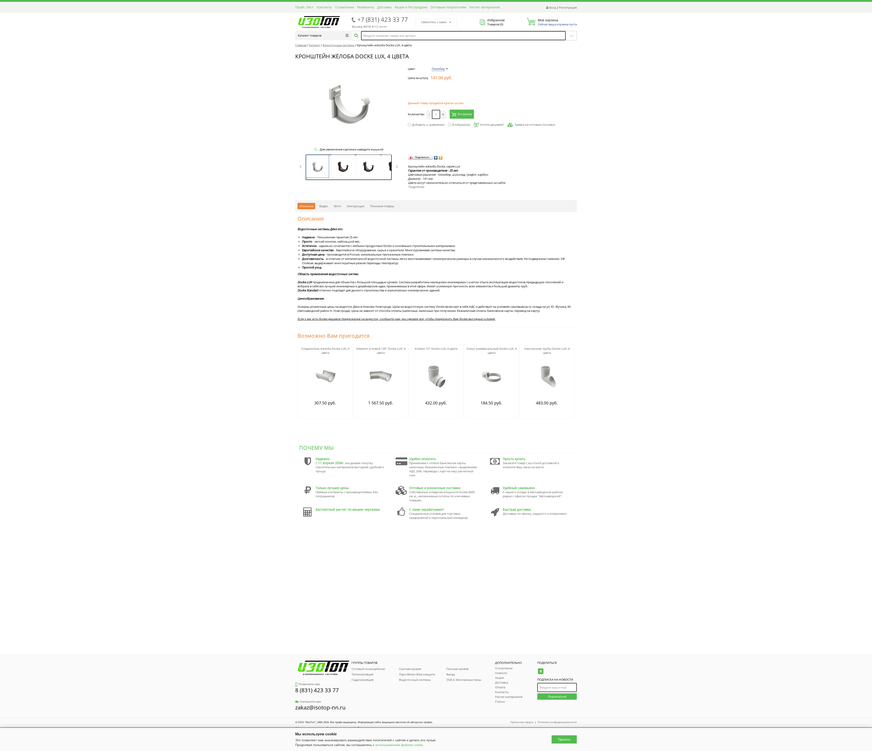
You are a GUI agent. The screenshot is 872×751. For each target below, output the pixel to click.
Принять (564, 739)
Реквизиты (365, 7)
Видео (323, 206)
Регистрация (568, 7)
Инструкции (355, 206)
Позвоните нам (309, 684)
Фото (337, 206)
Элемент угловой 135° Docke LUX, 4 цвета (380, 351)
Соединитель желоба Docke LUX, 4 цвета (325, 351)
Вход (552, 7)
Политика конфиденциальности (557, 722)
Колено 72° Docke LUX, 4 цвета (436, 349)
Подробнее (416, 187)
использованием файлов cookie (399, 745)
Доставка (384, 7)
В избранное (461, 125)
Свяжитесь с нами (433, 22)
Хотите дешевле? (492, 125)
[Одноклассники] (440, 158)
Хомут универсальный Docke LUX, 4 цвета (491, 351)
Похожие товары (382, 206)
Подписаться (557, 696)
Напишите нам (310, 701)
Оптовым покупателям (448, 7)
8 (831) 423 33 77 (317, 690)
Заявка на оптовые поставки (535, 125)
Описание (306, 206)
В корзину (465, 114)
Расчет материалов (484, 7)
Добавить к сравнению (428, 125)
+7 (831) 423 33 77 (382, 19)
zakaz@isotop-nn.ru (320, 707)
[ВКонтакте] (436, 158)
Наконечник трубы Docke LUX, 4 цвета (547, 351)
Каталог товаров (309, 35)
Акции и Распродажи (411, 7)
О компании (344, 7)
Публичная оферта (521, 722)
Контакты (324, 7)
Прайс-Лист (304, 7)
